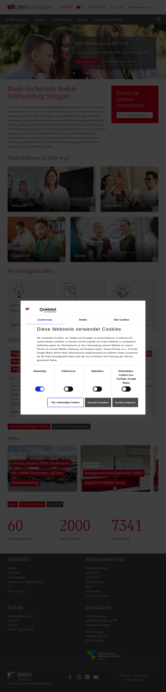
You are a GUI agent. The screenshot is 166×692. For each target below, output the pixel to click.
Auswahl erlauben (98, 402)
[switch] (68, 389)
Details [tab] (83, 319)
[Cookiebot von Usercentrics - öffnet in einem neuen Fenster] (42, 310)
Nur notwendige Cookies (66, 402)
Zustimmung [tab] (44, 319)
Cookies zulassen (125, 402)
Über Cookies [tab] (121, 319)
